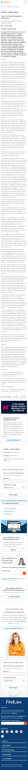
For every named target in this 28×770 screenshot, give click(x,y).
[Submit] (24, 573)
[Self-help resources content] (25, 749)
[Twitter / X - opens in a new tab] (11, 731)
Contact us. (14, 713)
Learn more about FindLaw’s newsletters (10, 578)
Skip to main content (14, 1)
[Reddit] (21, 731)
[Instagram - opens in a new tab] (16, 731)
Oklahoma (8, 6)
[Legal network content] (25, 758)
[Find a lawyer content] (25, 745)
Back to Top (14, 696)
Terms (2, 766)
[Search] (25, 2)
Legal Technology (9, 511)
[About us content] (25, 741)
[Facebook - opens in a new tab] (2, 731)
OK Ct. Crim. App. (16, 6)
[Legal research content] (25, 754)
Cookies (19, 766)
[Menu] (2, 2)
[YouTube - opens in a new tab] (7, 731)
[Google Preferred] (2, 736)
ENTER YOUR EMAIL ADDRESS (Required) (10, 720)
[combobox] (14, 481)
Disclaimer (13, 766)
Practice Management (10, 508)
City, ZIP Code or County (9, 485)
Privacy (7, 766)
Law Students (8, 514)
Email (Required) (6, 570)
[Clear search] (23, 487)
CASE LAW (3, 6)
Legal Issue (6, 478)
